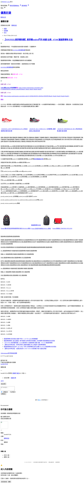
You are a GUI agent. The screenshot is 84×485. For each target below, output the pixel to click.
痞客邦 (14, 373)
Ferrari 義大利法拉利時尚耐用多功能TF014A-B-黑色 (16, 228)
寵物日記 (14, 25)
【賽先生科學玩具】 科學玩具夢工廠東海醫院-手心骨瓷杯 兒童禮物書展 (25, 344)
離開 (9, 481)
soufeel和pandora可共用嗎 (8, 87)
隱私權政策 (51, 462)
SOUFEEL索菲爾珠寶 (18, 50)
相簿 (5, 28)
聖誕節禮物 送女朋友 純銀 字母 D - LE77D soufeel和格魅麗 (21, 338)
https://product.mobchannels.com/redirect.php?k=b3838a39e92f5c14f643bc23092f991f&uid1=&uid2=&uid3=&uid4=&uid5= (36, 96)
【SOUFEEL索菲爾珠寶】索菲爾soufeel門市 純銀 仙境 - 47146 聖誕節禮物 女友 (38, 39)
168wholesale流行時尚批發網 (9, 353)
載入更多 (3, 384)
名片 (5, 32)
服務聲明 (57, 462)
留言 (18, 373)
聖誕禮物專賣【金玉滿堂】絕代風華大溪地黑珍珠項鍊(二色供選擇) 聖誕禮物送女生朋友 (29, 340)
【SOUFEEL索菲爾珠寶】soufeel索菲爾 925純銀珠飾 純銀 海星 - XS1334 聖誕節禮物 (28, 342)
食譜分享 (13, 378)
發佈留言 (3, 394)
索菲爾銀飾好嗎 (38, 159)
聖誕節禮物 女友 (36, 225)
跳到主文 (3, 17)
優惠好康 (6, 12)
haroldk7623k (4, 364)
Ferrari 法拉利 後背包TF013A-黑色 (41, 228)
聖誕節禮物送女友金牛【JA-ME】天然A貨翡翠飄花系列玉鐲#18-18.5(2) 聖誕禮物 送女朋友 (30, 346)
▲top (2, 380)
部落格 (6, 30)
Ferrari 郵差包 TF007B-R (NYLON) (62, 228)
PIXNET (30, 462)
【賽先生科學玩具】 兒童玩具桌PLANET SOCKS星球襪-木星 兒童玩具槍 (25, 348)
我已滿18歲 (4, 481)
